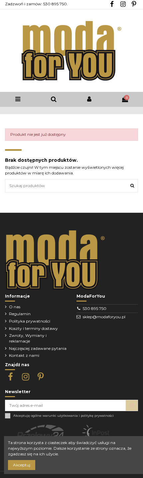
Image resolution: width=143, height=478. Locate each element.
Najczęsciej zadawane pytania (38, 348)
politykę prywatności (97, 415)
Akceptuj (21, 464)
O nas (14, 306)
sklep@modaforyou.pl (104, 316)
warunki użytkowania (60, 415)
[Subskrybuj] (132, 405)
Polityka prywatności (29, 321)
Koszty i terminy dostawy (33, 328)
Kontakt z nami (24, 355)
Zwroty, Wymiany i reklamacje (28, 338)
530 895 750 (94, 308)
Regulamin (20, 313)
